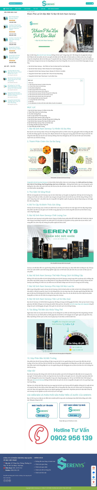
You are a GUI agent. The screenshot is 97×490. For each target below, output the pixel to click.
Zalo (93, 474)
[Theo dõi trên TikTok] (7, 480)
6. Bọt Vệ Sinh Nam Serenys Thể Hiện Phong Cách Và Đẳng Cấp (43, 93)
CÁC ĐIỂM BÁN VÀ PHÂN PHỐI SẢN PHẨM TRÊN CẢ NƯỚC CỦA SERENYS (45, 103)
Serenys (70, 398)
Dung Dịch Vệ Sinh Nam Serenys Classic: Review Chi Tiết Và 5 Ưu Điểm (15, 94)
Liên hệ (43, 9)
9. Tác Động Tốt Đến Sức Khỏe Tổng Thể (38, 98)
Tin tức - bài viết (31, 11)
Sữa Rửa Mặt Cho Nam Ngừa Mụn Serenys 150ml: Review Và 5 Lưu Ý (15, 72)
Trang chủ (8, 9)
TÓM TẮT (31, 101)
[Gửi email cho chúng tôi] (9, 480)
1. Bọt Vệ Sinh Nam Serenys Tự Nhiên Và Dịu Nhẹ (40, 84)
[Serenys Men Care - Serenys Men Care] (48, 3)
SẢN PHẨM (18, 9)
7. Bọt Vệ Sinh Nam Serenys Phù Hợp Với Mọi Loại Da (41, 94)
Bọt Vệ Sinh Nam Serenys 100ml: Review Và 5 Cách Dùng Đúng (14, 79)
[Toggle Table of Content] (80, 80)
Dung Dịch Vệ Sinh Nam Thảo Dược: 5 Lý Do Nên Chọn (43, 76)
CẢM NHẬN (27, 9)
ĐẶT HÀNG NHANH (53, 9)
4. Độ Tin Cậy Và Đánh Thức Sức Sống (37, 89)
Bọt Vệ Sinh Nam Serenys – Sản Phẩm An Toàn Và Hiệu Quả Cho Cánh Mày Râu (49, 66)
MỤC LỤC (30, 80)
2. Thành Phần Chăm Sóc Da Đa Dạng (37, 86)
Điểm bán (93, 484)
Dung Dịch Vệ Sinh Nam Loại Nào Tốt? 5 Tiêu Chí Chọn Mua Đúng (14, 101)
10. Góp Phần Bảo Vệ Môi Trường (36, 99)
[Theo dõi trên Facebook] (4, 480)
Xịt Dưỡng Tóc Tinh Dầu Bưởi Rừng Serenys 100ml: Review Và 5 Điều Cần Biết (15, 87)
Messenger (94, 479)
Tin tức (35, 9)
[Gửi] (19, 3)
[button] (80, 3)
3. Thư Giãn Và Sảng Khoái (35, 88)
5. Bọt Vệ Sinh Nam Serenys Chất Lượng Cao (39, 91)
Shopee (93, 469)
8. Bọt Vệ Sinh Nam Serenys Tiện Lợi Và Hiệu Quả (40, 96)
